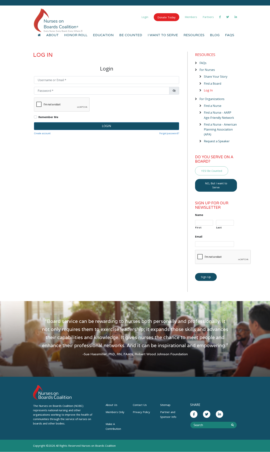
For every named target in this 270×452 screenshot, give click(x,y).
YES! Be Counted (211, 171)
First (198, 227)
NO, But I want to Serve (216, 185)
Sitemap (165, 405)
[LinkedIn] (236, 17)
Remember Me (48, 117)
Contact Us (140, 405)
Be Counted (130, 35)
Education (103, 35)
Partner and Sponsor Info (168, 414)
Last (219, 227)
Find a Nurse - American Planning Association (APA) (220, 129)
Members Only (115, 412)
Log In (208, 90)
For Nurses (207, 70)
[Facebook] (220, 17)
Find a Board (212, 84)
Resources (193, 35)
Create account (42, 133)
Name (199, 215)
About (52, 35)
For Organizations (211, 99)
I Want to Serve (163, 35)
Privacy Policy (141, 412)
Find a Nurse (212, 106)
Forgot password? (169, 133)
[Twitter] (227, 17)
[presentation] (223, 257)
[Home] (39, 35)
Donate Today (166, 17)
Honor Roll (75, 35)
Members (191, 17)
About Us (111, 405)
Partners (208, 17)
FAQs (229, 35)
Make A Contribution (113, 426)
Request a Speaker (217, 141)
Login (144, 17)
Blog (214, 35)
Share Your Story (215, 77)
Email (198, 236)
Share (195, 404)
